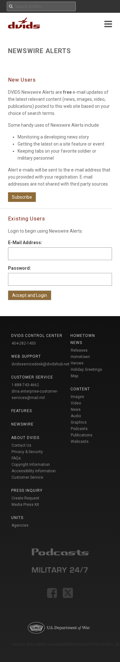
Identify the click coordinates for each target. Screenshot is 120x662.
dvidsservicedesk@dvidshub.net (40, 364)
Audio (76, 416)
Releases (79, 350)
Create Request (25, 498)
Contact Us (21, 445)
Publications (81, 435)
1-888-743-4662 (25, 385)
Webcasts (80, 441)
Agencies (20, 525)
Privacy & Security (27, 452)
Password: (19, 268)
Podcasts (79, 429)
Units (17, 517)
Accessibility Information (34, 471)
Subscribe (22, 197)
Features (21, 411)
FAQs (16, 458)
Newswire (22, 424)
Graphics (79, 422)
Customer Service (27, 477)
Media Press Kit (25, 504)
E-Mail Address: (25, 242)
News (76, 409)
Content (80, 389)
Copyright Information (31, 464)
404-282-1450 (24, 343)
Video (76, 403)
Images (77, 397)
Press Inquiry (27, 490)
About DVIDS (25, 437)
